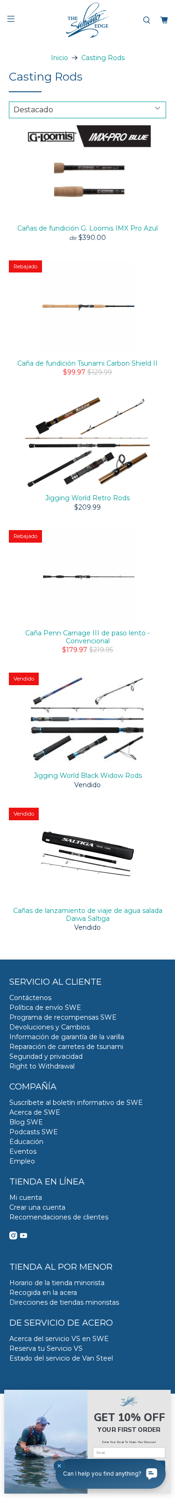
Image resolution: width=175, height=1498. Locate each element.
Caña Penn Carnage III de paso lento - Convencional (87, 637)
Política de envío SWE (45, 1007)
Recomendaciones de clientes (58, 1217)
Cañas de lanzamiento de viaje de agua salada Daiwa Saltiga (87, 914)
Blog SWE (26, 1122)
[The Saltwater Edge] (88, 20)
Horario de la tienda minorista (57, 1283)
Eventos (22, 1151)
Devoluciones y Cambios (49, 1027)
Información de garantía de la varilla (66, 1037)
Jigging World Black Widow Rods (88, 775)
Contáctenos (30, 998)
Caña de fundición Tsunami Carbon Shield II (87, 363)
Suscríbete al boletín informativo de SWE (76, 1102)
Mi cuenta (25, 1197)
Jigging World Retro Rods (87, 498)
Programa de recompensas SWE (63, 1017)
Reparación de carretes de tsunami (66, 1046)
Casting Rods (103, 57)
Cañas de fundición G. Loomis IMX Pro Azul (87, 228)
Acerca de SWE (34, 1112)
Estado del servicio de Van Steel (61, 1358)
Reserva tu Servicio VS (46, 1348)
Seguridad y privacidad (46, 1056)
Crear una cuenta (37, 1207)
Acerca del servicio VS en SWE (59, 1339)
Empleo (22, 1161)
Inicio (59, 57)
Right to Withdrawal (42, 1066)
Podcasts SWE (33, 1132)
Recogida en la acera (43, 1292)
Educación (26, 1141)
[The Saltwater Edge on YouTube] (24, 1237)
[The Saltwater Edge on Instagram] (13, 1237)
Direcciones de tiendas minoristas (64, 1302)
